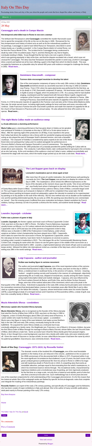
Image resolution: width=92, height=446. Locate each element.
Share (4, 415)
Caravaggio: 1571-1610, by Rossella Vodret (41, 347)
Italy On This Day (15, 7)
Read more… (14, 67)
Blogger (50, 444)
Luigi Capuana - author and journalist (37, 258)
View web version (46, 439)
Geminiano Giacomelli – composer (38, 75)
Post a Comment (8, 426)
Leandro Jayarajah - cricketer (16, 213)
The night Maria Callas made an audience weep (25, 119)
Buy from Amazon (8, 394)
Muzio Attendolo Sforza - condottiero (20, 302)
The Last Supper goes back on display (46, 168)
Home (3, 403)
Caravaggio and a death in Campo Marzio (22, 30)
